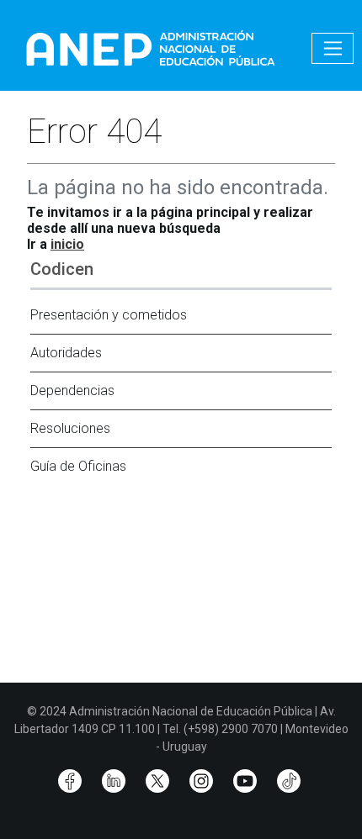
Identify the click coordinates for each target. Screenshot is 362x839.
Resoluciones (70, 428)
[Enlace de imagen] (150, 47)
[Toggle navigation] (332, 48)
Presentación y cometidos (108, 315)
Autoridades (66, 353)
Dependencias (72, 390)
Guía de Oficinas (78, 466)
